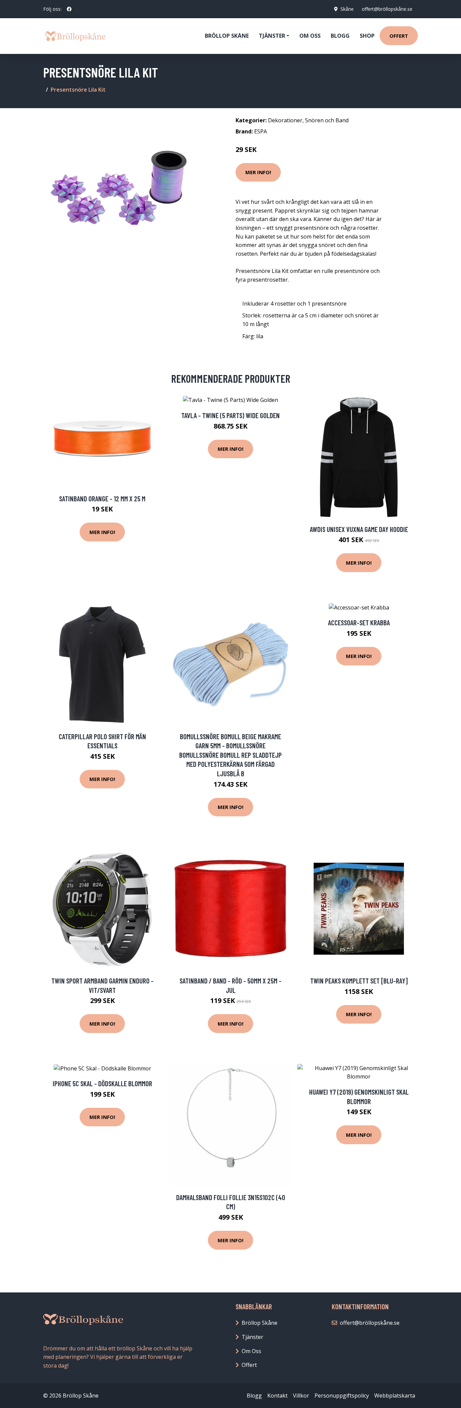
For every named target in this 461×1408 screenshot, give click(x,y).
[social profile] (69, 9)
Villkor (301, 1395)
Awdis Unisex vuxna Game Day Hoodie (359, 529)
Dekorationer (285, 120)
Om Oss (251, 1351)
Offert (398, 35)
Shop (367, 35)
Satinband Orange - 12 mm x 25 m (102, 498)
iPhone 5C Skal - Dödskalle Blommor (102, 1083)
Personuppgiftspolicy (342, 1395)
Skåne (347, 9)
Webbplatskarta (394, 1395)
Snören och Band (327, 120)
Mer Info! (258, 172)
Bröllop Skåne (227, 35)
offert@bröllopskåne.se (387, 9)
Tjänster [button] (272, 35)
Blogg (340, 35)
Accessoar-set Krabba (359, 622)
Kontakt (277, 1395)
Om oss (310, 35)
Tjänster (252, 1337)
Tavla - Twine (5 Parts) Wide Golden (230, 415)
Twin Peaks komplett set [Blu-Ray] (359, 980)
